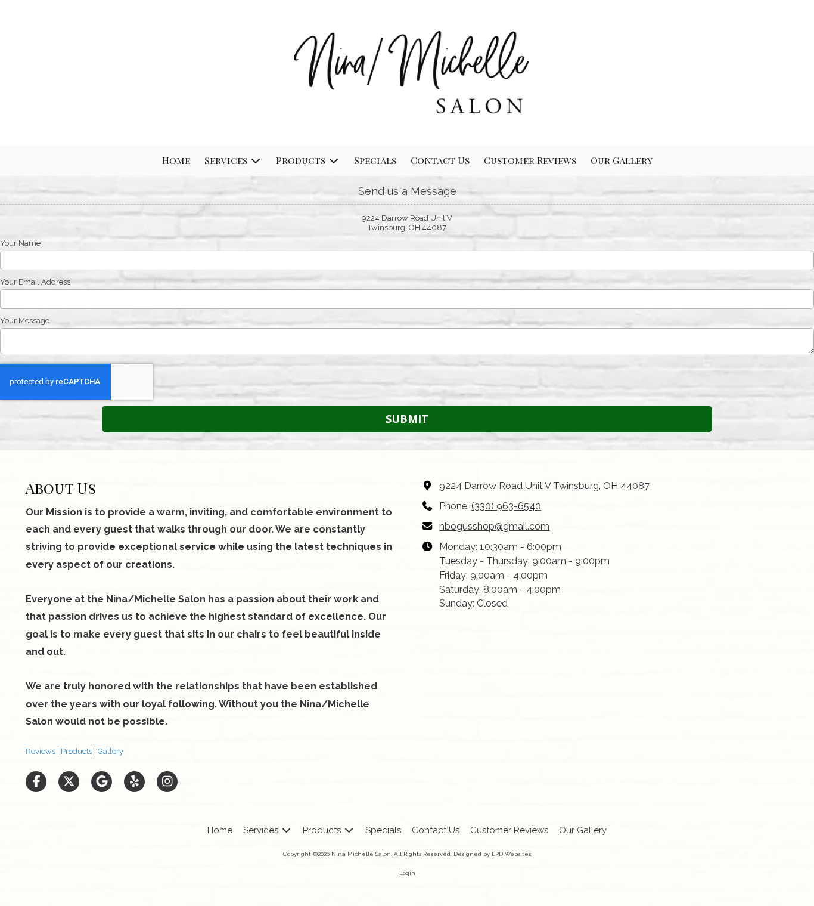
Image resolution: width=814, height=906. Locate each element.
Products (75, 751)
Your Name (20, 243)
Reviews (40, 751)
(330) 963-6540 (506, 506)
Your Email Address (35, 281)
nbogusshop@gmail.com (494, 526)
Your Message (24, 320)
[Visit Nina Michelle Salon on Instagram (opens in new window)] (167, 781)
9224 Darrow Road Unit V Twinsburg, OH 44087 (544, 485)
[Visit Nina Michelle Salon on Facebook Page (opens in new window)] (36, 781)
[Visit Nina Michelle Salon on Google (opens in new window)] (101, 781)
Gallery (109, 751)
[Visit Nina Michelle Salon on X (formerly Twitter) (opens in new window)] (68, 781)
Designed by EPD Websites (492, 854)
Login (407, 873)
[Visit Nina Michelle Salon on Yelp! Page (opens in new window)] (134, 781)
